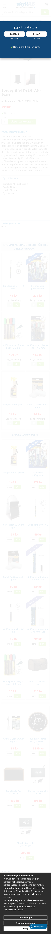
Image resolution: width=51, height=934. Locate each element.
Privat (36, 34)
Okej (25, 928)
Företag (14, 34)
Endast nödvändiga (25, 922)
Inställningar (25, 917)
